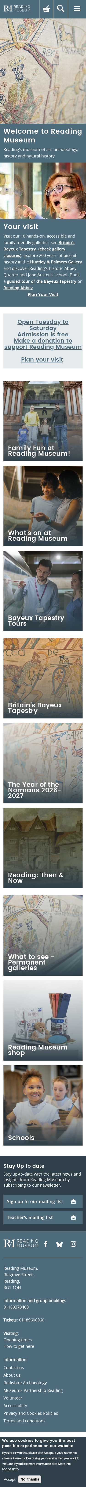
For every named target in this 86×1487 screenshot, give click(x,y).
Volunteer (12, 1398)
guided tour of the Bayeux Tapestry (41, 281)
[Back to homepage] (16, 9)
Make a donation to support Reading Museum (43, 344)
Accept (10, 1479)
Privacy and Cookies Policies (30, 1413)
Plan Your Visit (43, 295)
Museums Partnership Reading (33, 1390)
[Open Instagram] (73, 1244)
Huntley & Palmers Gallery (56, 262)
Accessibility (15, 1405)
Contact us (13, 1367)
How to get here (18, 1346)
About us (12, 1375)
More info (10, 1469)
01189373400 (16, 1307)
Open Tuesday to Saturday (43, 325)
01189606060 (31, 1320)
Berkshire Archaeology (25, 1382)
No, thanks (29, 1479)
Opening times (17, 1339)
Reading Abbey (18, 287)
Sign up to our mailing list (35, 1201)
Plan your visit (42, 360)
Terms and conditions (24, 1421)
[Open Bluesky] (59, 1244)
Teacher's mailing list (30, 1217)
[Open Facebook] (45, 1244)
